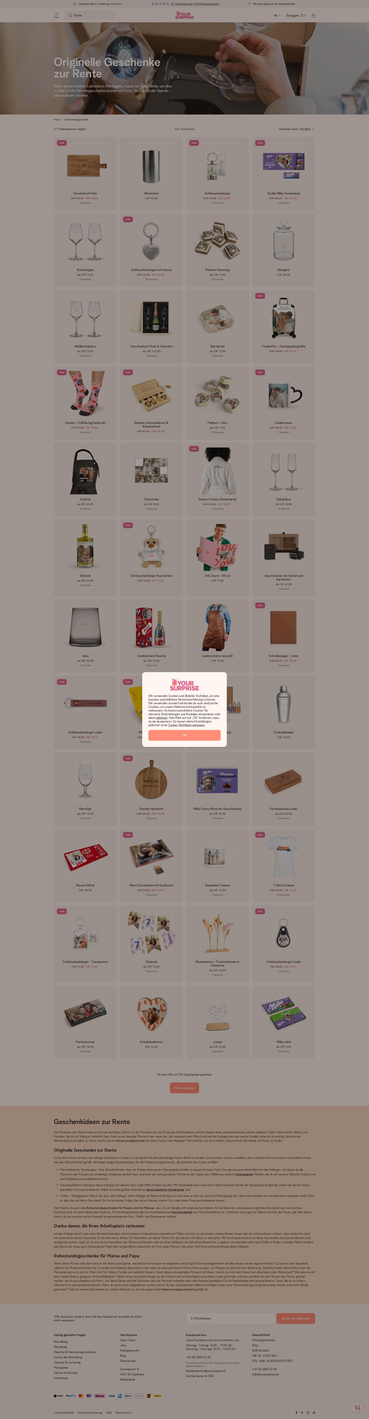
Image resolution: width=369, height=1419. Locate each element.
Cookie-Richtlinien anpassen (186, 725)
